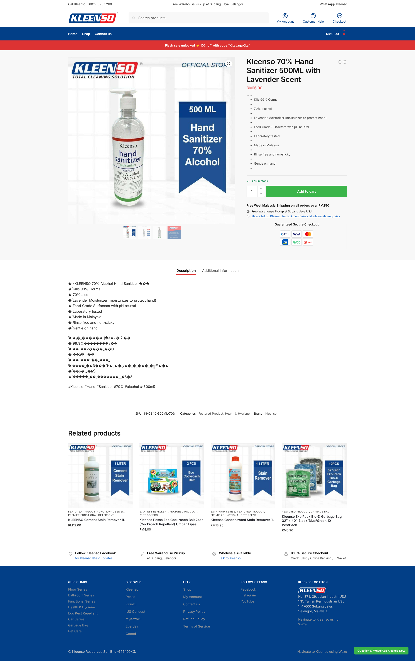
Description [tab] (186, 270)
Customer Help (313, 21)
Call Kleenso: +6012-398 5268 (90, 4)
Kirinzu (131, 604)
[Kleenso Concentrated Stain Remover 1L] (243, 475)
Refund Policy (194, 619)
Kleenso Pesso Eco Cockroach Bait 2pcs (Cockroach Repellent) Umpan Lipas (171, 522)
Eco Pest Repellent (153, 511)
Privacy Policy (194, 611)
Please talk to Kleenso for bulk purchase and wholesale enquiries (295, 216)
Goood (131, 634)
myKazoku (134, 619)
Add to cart (306, 191)
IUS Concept (135, 611)
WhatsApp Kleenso (333, 4)
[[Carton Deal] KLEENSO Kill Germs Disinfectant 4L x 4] (344, 62)
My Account (285, 21)
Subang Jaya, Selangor (226, 4)
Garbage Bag (320, 511)
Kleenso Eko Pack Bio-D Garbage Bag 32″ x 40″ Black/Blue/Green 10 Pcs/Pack (312, 520)
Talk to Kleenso (230, 558)
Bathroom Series (223, 511)
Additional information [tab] (220, 270)
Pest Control (149, 515)
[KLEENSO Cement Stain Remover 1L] (100, 475)
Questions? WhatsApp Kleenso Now (381, 650)
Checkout (339, 21)
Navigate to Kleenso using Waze (322, 651)
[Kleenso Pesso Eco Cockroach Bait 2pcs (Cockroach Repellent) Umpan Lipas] (171, 475)
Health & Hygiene (237, 413)
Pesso (130, 597)
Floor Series (77, 589)
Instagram (248, 595)
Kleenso (270, 413)
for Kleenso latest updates (93, 558)
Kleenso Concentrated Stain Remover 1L (242, 520)
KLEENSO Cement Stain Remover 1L (96, 520)
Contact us (191, 604)
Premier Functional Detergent (91, 515)
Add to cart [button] (100, 534)
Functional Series (110, 511)
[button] (336, 33)
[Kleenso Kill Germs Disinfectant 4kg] (340, 62)
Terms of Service (196, 626)
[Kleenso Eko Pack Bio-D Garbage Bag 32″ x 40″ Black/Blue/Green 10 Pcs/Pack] (314, 475)
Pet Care (75, 631)
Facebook (248, 589)
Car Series (76, 619)
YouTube (247, 601)
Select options (314, 539)
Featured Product (210, 413)
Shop (187, 589)
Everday (132, 626)
